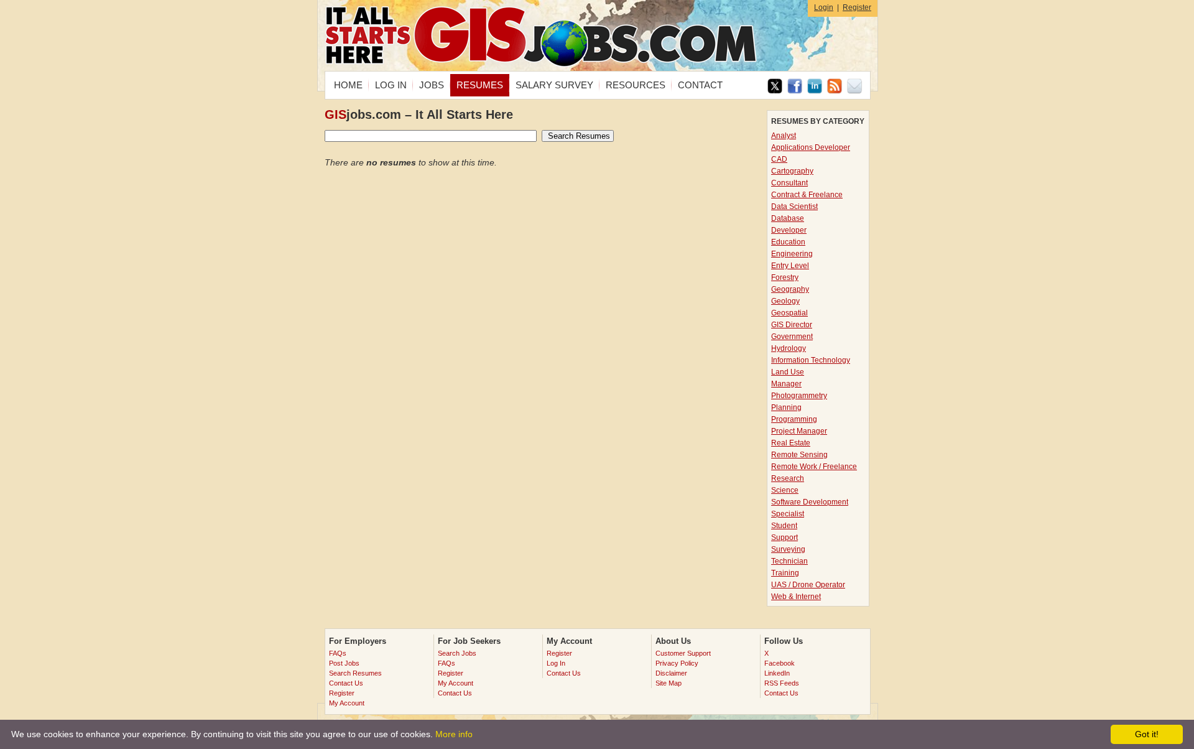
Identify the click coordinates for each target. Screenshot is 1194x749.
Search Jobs (457, 653)
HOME (348, 85)
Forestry (784, 277)
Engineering (792, 253)
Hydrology (788, 348)
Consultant (789, 183)
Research (787, 478)
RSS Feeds (781, 683)
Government (792, 336)
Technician (789, 561)
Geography (790, 289)
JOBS (431, 85)
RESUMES (479, 85)
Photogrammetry (799, 395)
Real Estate (790, 443)
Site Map (668, 683)
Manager (786, 383)
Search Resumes (355, 673)
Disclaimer (671, 673)
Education (788, 242)
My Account (346, 703)
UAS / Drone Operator (808, 584)
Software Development (809, 502)
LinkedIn (777, 673)
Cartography (792, 171)
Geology (785, 301)
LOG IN (391, 85)
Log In (556, 663)
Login (823, 7)
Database (787, 218)
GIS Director (791, 324)
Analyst (783, 135)
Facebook (779, 663)
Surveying (788, 549)
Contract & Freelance (807, 194)
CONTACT (700, 85)
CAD (779, 159)
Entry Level (790, 265)
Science (784, 490)
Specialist (787, 513)
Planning (786, 407)
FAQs (337, 653)
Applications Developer (810, 147)
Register (857, 7)
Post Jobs (344, 663)
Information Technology (810, 360)
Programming (794, 419)
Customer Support (683, 653)
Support (784, 537)
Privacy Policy (676, 663)
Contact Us (346, 683)
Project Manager (799, 431)
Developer (789, 230)
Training (785, 573)
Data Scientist (794, 206)
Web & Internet (796, 596)
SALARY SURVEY (554, 85)
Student (784, 525)
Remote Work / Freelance (814, 466)
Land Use (787, 372)
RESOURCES (635, 85)
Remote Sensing (799, 454)
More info (454, 734)
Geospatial (789, 313)
